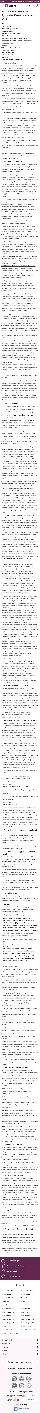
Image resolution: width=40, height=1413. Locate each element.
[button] (3, 6)
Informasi (5, 1347)
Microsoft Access (6, 1305)
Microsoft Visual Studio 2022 (28, 1330)
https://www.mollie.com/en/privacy (18, 685)
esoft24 (15, 1368)
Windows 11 (24, 1298)
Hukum (4, 1350)
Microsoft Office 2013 (7, 1298)
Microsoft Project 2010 (27, 1323)
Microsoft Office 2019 (7, 1294)
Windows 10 (5, 1301)
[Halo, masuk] (33, 6)
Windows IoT (24, 1301)
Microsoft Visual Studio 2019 (9, 1333)
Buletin (4, 1354)
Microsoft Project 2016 (27, 1319)
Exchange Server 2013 (7, 1308)
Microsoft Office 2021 (26, 1291)
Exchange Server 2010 (26, 1308)
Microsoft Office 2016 (26, 1294)
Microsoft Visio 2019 (7, 1330)
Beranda (3, 11)
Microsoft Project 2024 (8, 1315)
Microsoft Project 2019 (8, 1319)
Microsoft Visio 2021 (26, 1326)
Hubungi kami (6, 1340)
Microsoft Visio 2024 (7, 1326)
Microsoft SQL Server (7, 1312)
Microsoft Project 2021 (27, 1315)
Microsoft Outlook (25, 1312)
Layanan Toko (6, 1344)
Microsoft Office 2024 (7, 1291)
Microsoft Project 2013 (8, 1323)
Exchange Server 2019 (26, 1305)
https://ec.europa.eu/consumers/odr (22, 1234)
